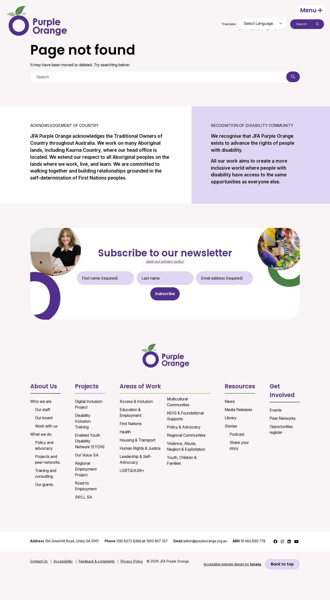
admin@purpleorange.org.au (200, 541)
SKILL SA (83, 497)
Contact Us (39, 561)
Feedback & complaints (97, 561)
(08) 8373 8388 (128, 541)
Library (231, 417)
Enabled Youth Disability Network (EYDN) (90, 441)
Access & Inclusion (136, 401)
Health (125, 431)
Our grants (44, 484)
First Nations (131, 423)
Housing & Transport (137, 440)
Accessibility (63, 561)
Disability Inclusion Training (83, 421)
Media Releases (238, 409)
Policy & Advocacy (184, 427)
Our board (43, 417)
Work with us (46, 426)
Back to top (282, 564)
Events (276, 410)
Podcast (237, 434)
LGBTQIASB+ (132, 470)
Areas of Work (140, 386)
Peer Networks (283, 418)
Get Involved (282, 390)
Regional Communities (186, 435)
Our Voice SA (87, 455)
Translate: (229, 24)
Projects (87, 386)
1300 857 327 (157, 541)
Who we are (40, 401)
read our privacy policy (165, 261)
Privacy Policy (132, 561)
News (230, 401)
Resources (240, 386)
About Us (43, 386)
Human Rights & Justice (140, 448)
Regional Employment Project (86, 469)
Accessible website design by (232, 564)
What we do (40, 434)
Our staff (42, 409)
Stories (231, 426)
